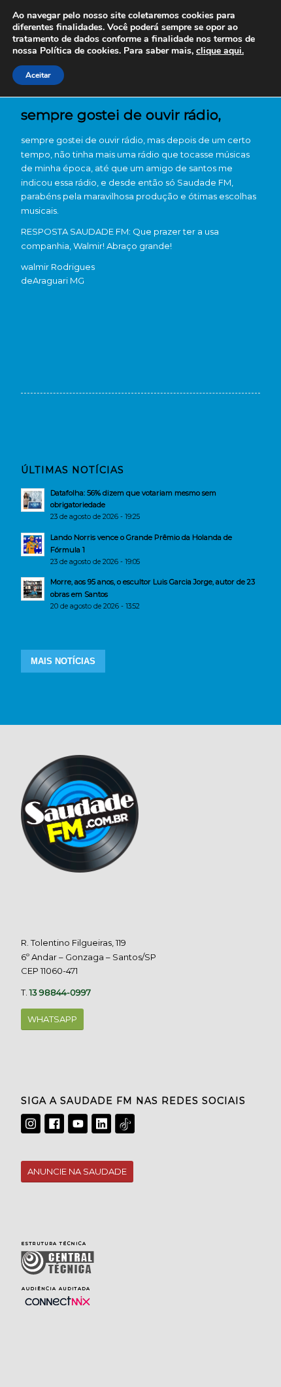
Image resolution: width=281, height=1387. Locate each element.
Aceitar (38, 75)
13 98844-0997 (60, 992)
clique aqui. (220, 50)
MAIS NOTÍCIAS (63, 661)
